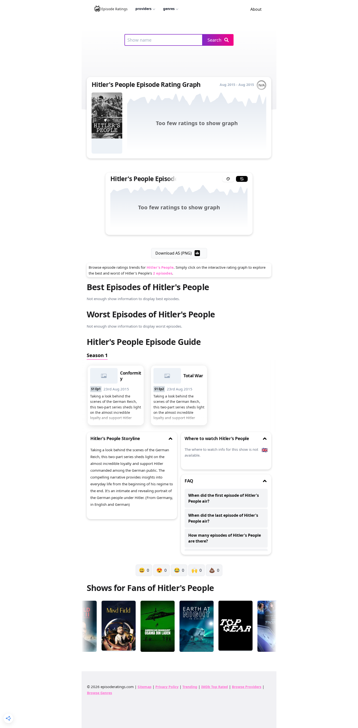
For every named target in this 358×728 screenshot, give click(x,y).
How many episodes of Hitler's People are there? (224, 538)
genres (169, 8)
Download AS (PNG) (173, 253)
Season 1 (97, 355)
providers (143, 8)
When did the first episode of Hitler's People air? (223, 498)
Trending (189, 686)
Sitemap (144, 686)
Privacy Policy (167, 686)
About (256, 9)
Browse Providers (246, 686)
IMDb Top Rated (214, 686)
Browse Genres (99, 693)
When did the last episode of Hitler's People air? (223, 518)
